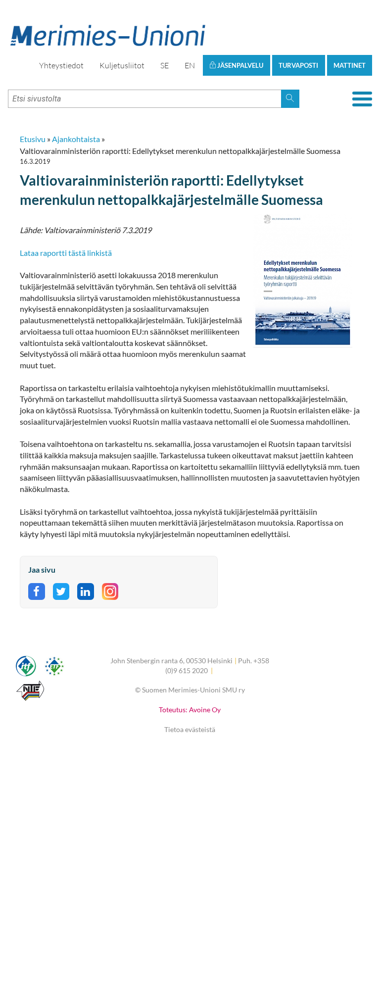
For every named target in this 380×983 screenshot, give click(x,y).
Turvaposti (298, 65)
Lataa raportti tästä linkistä (66, 252)
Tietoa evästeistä (189, 729)
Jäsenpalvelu (239, 65)
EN (190, 65)
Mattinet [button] (349, 65)
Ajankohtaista (76, 139)
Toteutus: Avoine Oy (190, 709)
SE (164, 65)
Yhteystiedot (61, 65)
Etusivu (33, 139)
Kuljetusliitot (121, 65)
